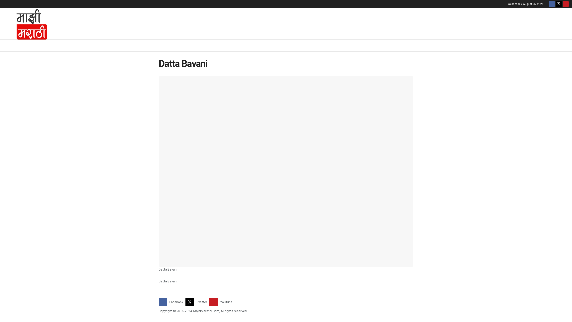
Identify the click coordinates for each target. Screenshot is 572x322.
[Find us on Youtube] (566, 4)
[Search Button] (567, 45)
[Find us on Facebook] (552, 4)
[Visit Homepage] (25, 23)
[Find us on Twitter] (559, 4)
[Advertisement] (311, 23)
